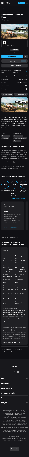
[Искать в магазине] (3, 8)
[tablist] (14, 250)
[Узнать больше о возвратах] (27, 76)
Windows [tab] (6, 250)
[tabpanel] (14, 278)
